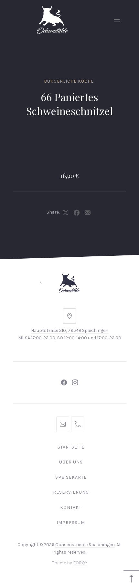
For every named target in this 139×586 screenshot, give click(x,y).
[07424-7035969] (77, 424)
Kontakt (70, 507)
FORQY (80, 563)
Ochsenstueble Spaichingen (85, 544)
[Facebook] (64, 382)
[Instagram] (75, 382)
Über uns (71, 462)
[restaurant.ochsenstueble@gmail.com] (62, 424)
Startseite (71, 447)
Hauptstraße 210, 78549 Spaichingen (69, 330)
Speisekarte (71, 477)
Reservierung (71, 492)
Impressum (71, 522)
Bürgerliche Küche (69, 81)
